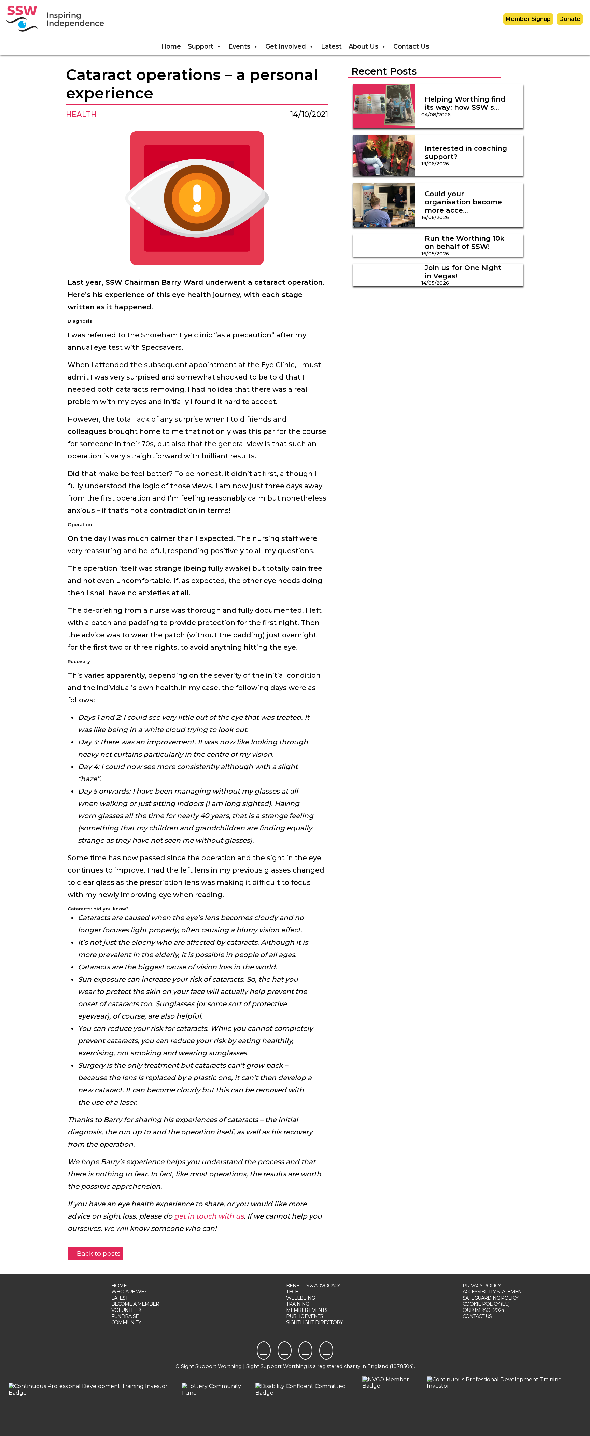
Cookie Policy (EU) (486, 1304)
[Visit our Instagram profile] (284, 1350)
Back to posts (98, 1253)
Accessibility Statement (493, 1292)
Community (126, 1322)
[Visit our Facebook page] (263, 1350)
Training (297, 1304)
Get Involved (285, 46)
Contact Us (411, 46)
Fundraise (125, 1316)
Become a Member (135, 1304)
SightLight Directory (314, 1322)
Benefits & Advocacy (313, 1285)
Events (239, 46)
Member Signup (528, 19)
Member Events (306, 1310)
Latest (331, 46)
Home (171, 46)
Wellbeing (300, 1298)
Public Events (304, 1316)
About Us (363, 46)
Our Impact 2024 (483, 1310)
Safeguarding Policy (490, 1298)
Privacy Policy (482, 1285)
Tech (292, 1292)
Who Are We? (128, 1292)
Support (200, 46)
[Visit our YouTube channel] (326, 1350)
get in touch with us (209, 1216)
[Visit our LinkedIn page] (305, 1350)
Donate (569, 19)
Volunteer (126, 1310)
